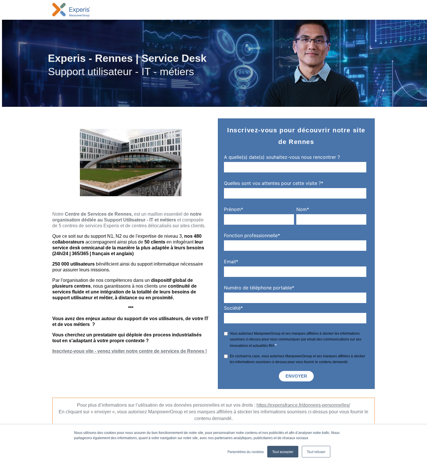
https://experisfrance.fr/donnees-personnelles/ (303, 405)
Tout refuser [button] (316, 451)
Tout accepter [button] (282, 451)
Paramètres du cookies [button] (245, 451)
